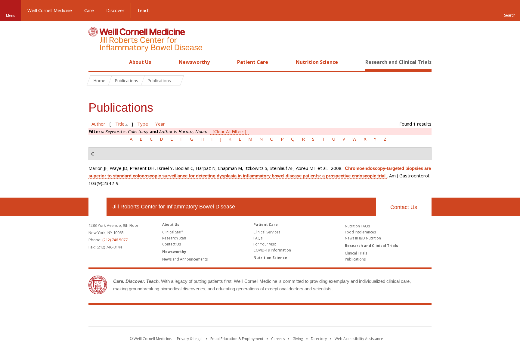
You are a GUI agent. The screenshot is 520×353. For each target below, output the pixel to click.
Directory (319, 338)
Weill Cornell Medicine (49, 10)
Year (160, 124)
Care (89, 10)
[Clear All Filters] (229, 131)
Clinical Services (266, 232)
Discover (115, 10)
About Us (140, 62)
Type (142, 124)
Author (98, 124)
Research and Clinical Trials (398, 62)
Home (95, 62)
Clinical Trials (356, 253)
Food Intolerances (360, 232)
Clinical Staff (172, 232)
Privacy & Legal (190, 338)
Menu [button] (10, 15)
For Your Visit (264, 244)
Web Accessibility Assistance (359, 338)
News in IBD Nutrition (363, 238)
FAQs (257, 238)
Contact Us (403, 207)
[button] (509, 10)
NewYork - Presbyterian (310, 316)
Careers (278, 338)
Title (120, 124)
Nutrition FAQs (357, 226)
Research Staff (174, 238)
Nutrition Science (317, 62)
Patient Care (252, 62)
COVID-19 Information (272, 250)
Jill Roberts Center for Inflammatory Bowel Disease (174, 207)
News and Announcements (185, 259)
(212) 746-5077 (115, 239)
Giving (297, 338)
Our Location (97, 207)
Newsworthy (194, 62)
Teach (143, 10)
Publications (355, 259)
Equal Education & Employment (236, 338)
